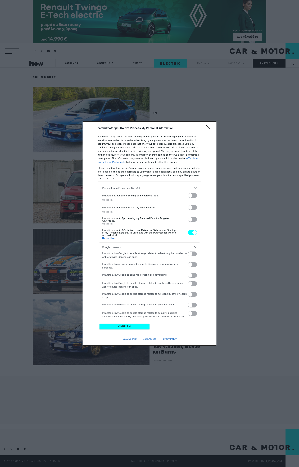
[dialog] (149, 233)
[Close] (209, 128)
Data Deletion (130, 338)
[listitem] (149, 188)
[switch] (192, 195)
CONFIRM (124, 326)
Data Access (149, 338)
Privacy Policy (169, 338)
